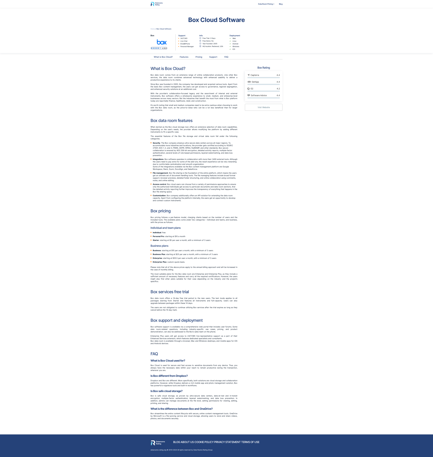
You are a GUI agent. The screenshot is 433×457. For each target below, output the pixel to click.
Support (213, 57)
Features (184, 57)
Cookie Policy (204, 442)
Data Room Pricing (265, 4)
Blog (280, 4)
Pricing (199, 57)
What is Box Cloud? (163, 57)
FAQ (226, 57)
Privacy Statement (227, 442)
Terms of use (250, 442)
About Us (187, 442)
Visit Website (264, 107)
